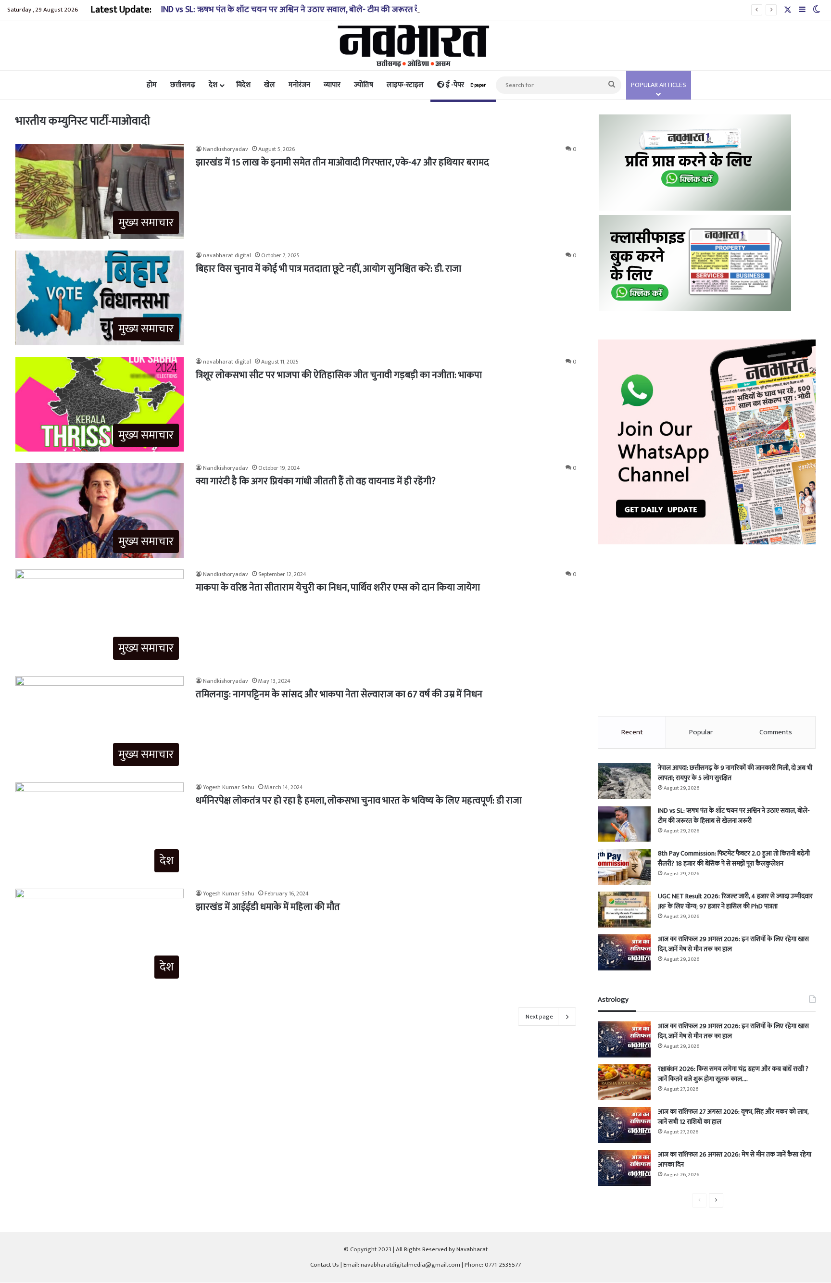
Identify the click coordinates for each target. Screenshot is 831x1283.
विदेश (243, 85)
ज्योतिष (363, 85)
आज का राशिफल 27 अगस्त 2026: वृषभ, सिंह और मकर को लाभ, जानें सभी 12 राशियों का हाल (733, 1116)
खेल (269, 85)
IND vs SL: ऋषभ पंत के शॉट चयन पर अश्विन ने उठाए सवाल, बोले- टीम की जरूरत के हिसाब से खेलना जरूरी (327, 9)
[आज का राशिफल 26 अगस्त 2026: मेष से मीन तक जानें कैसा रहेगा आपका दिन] (624, 1168)
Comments (775, 732)
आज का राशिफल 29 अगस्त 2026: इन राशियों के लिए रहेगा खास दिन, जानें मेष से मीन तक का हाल (733, 944)
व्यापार (332, 85)
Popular (701, 732)
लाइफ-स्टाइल (405, 85)
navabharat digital (227, 255)
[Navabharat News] (416, 46)
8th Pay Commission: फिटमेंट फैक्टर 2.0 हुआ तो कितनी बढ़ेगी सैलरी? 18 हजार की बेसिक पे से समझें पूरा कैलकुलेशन (734, 858)
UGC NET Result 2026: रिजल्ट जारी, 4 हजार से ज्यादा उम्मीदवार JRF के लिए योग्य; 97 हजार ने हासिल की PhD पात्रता (735, 901)
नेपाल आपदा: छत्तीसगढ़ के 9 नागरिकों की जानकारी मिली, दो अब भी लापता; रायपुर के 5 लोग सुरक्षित (735, 772)
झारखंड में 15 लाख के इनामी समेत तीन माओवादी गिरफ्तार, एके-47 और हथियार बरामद (342, 162)
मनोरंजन (299, 85)
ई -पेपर (465, 85)
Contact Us (324, 1264)
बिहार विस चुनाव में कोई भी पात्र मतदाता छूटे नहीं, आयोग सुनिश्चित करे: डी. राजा (328, 269)
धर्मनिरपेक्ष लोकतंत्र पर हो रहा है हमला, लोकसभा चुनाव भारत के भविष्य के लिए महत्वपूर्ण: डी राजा (359, 800)
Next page (539, 1016)
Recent (632, 732)
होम (152, 85)
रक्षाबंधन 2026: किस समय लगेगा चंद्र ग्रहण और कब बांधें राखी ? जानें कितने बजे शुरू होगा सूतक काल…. (733, 1073)
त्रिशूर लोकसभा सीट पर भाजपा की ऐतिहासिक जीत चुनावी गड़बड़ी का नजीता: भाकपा (339, 375)
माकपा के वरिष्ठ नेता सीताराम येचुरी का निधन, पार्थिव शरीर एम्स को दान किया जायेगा (338, 587)
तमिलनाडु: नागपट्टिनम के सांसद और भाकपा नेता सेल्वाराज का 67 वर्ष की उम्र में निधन (339, 694)
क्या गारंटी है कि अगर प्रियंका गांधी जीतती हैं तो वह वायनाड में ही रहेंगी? (316, 481)
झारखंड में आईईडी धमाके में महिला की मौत (268, 907)
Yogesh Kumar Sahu (228, 787)
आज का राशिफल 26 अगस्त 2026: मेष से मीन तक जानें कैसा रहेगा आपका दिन (734, 1159)
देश (213, 85)
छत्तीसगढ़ (182, 85)
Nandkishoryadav (225, 149)
